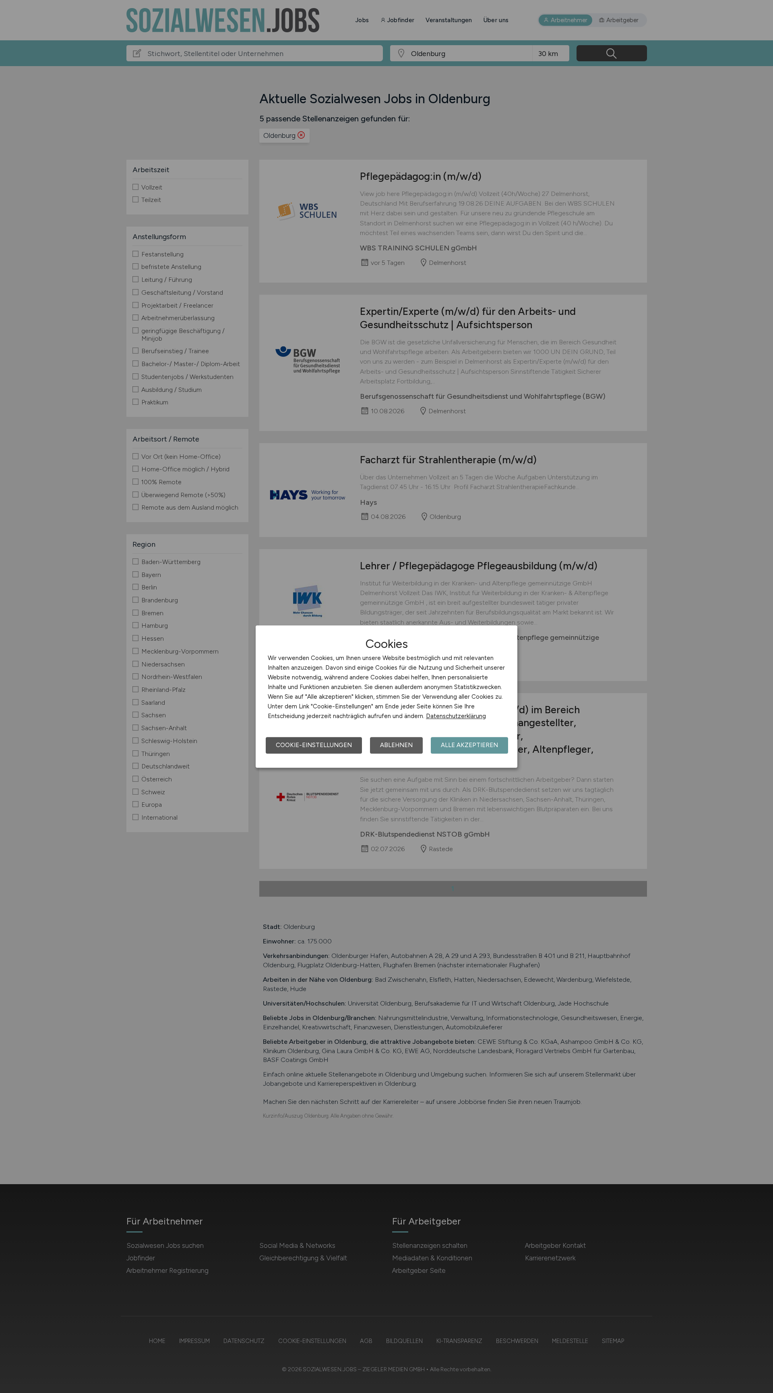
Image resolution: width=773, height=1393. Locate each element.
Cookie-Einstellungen (314, 745)
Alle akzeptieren (469, 745)
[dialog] (386, 696)
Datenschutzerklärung (456, 716)
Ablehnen (396, 745)
